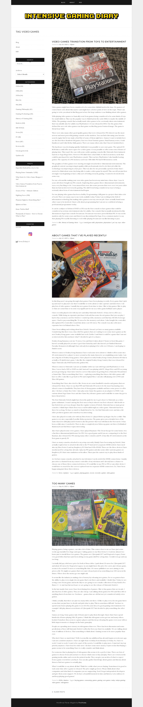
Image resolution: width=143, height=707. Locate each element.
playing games (84, 473)
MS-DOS (19, 128)
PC (17, 137)
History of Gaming (22, 118)
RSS (80, 2)
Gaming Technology (23, 114)
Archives (19, 70)
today (113, 680)
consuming (88, 680)
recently (97, 473)
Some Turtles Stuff (22, 209)
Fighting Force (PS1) (23, 195)
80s (17, 100)
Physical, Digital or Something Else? (28, 200)
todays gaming (120, 680)
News (18, 132)
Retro (18, 141)
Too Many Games (63, 483)
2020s (18, 95)
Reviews (18, 146)
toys (119, 222)
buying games (79, 680)
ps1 (113, 222)
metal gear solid (89, 222)
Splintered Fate (21, 204)
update (103, 473)
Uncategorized (21, 151)
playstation (99, 222)
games (77, 473)
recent (92, 473)
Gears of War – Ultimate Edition (27, 191)
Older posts (59, 692)
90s (17, 105)
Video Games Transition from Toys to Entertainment (89, 41)
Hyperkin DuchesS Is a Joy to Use (27, 168)
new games (106, 680)
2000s (18, 86)
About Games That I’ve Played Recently (79, 235)
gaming (99, 680)
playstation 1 (107, 222)
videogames (64, 682)
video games (111, 473)
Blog (63, 2)
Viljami (72, 44)
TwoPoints (82, 703)
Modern (18, 123)
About (72, 2)
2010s (17, 91)
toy (116, 222)
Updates (18, 155)
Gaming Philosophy (22, 109)
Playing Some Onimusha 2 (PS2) (27, 172)
